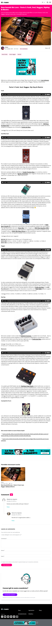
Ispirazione (31, 610)
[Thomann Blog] (5, 2)
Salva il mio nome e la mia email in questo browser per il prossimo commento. (20, 562)
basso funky (4, 54)
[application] (26, 94)
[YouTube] (5, 617)
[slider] (48, 94)
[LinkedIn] (17, 617)
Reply (8, 507)
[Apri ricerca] (47, 2)
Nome (3, 550)
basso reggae (12, 54)
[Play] (3, 94)
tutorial (19, 54)
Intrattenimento (22, 614)
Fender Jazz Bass (36, 339)
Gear (19, 610)
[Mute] (45, 94)
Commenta (4, 538)
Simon (6, 47)
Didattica (31, 614)
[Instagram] (2, 617)
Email (2, 556)
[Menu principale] (50, 2)
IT (44, 3)
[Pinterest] (14, 617)
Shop (40, 610)
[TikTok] (8, 617)
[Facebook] (11, 617)
